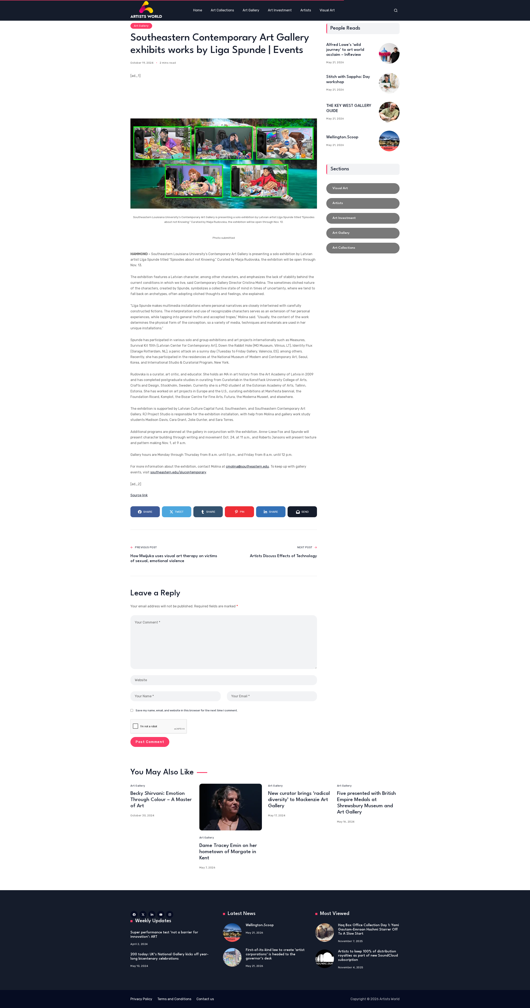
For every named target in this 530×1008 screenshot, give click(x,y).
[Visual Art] (363, 188)
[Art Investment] (363, 218)
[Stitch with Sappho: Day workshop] (389, 83)
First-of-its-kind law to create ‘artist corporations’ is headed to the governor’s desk (275, 954)
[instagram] (169, 914)
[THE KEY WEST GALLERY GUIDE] (389, 112)
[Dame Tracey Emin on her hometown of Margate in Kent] (230, 807)
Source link (139, 495)
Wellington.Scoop (342, 137)
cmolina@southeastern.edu (247, 466)
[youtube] (160, 914)
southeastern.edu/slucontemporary (178, 472)
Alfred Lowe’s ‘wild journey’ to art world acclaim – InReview (345, 50)
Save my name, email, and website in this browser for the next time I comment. (187, 710)
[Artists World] (146, 9)
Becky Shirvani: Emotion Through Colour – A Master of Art (161, 800)
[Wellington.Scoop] (389, 141)
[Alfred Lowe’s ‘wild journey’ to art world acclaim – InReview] (389, 53)
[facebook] (134, 914)
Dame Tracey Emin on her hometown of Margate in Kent (228, 852)
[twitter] (143, 914)
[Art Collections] (363, 248)
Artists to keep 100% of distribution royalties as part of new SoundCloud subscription (368, 956)
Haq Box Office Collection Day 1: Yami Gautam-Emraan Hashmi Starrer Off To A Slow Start (368, 929)
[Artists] (363, 203)
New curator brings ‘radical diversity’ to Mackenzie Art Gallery (299, 800)
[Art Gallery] (363, 233)
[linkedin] (151, 914)
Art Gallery (141, 25)
